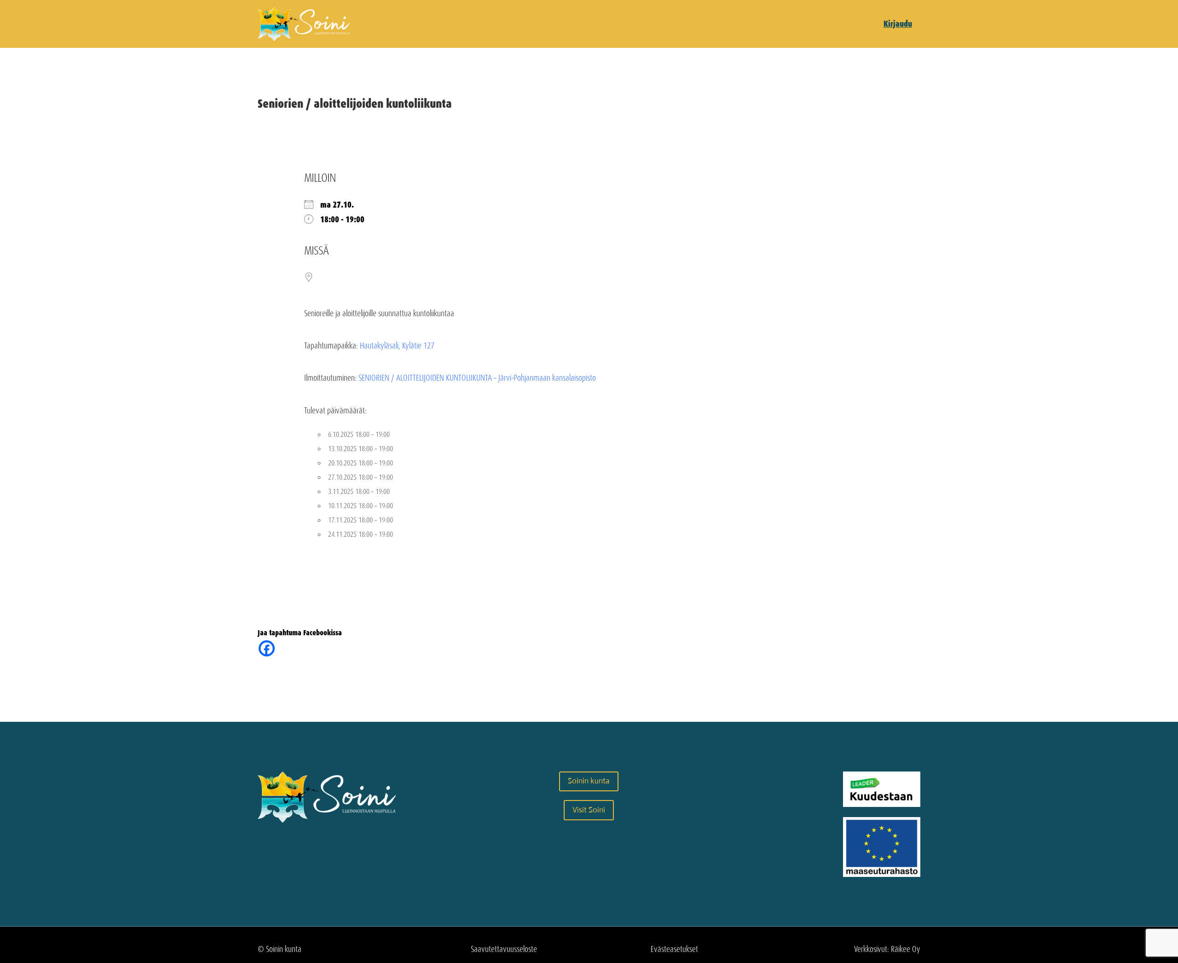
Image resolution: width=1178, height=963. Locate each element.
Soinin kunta (589, 781)
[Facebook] (267, 648)
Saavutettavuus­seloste (504, 949)
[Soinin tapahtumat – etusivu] (304, 38)
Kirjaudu (898, 23)
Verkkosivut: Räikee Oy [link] (887, 949)
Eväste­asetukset (674, 949)
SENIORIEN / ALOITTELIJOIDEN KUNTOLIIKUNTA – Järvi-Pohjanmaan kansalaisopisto (477, 377)
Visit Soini (588, 810)
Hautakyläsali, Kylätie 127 (397, 345)
